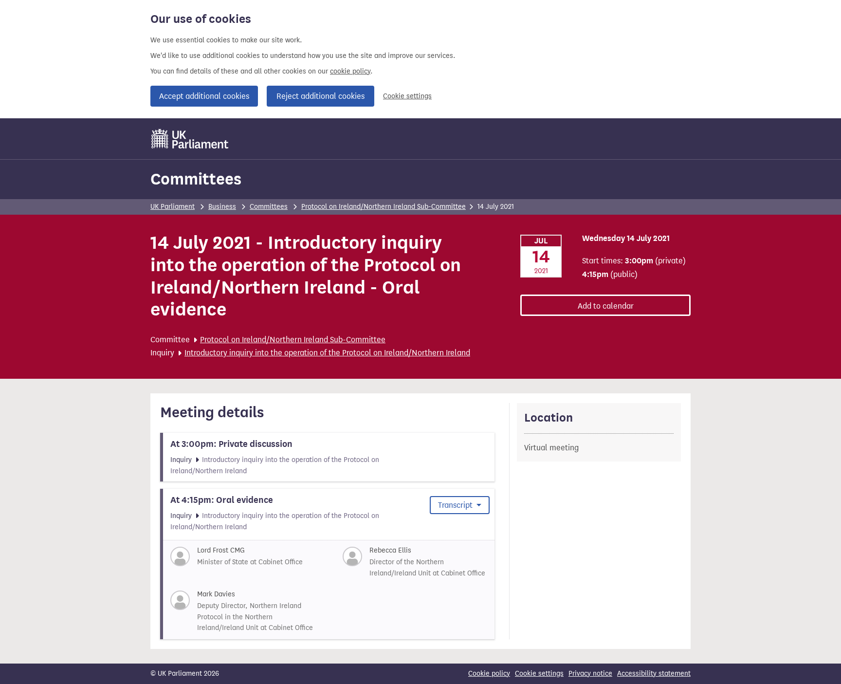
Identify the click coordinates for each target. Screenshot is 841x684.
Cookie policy (489, 673)
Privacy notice (590, 673)
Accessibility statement (654, 673)
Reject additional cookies (320, 96)
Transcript (456, 505)
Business (222, 207)
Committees (195, 179)
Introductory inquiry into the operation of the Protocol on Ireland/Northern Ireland (327, 352)
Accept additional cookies (204, 96)
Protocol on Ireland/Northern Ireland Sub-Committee (383, 207)
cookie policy (350, 71)
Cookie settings (407, 96)
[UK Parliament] (190, 138)
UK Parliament (172, 207)
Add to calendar (606, 306)
